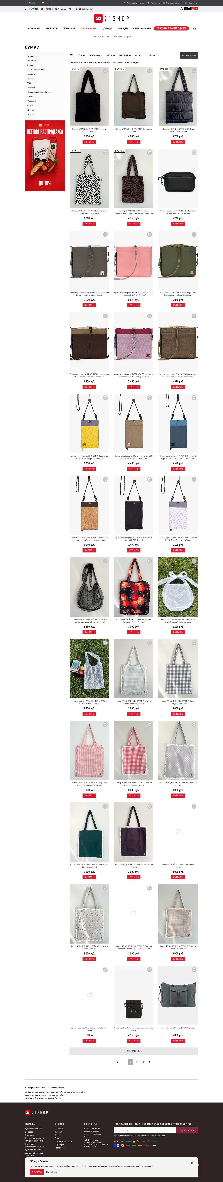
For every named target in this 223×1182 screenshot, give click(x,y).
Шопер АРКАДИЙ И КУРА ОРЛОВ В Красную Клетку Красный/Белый (133, 784)
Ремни (30, 96)
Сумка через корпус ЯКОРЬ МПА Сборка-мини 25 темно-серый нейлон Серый (89, 294)
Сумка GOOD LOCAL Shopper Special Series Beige (89, 1029)
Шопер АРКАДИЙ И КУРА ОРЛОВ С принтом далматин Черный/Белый (89, 212)
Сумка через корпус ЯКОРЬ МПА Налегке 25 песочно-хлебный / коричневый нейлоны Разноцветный (89, 539)
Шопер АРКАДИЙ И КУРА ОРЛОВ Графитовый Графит (134, 865)
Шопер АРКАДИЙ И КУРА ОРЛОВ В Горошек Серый (178, 784)
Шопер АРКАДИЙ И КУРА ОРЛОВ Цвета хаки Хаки (133, 130)
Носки (30, 78)
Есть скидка (133, 62)
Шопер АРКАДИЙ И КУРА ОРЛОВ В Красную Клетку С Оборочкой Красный (89, 784)
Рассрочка (60, 1148)
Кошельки (32, 74)
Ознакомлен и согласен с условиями (141, 1135)
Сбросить (190, 55)
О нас (57, 1135)
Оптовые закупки (174, 3)
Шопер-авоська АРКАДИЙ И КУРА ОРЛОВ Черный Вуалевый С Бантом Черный (89, 620)
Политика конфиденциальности (35, 1145)
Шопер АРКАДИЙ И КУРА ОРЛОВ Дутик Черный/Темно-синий (178, 130)
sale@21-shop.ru (91, 1140)
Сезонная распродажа (171, 28)
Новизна (88, 62)
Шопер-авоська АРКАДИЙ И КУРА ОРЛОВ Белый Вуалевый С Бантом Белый (178, 620)
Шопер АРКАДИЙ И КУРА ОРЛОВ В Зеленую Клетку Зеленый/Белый (133, 702)
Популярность (119, 62)
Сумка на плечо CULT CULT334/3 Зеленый (178, 1028)
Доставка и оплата (34, 1128)
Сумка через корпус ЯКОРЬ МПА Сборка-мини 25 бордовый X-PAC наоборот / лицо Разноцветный (133, 375)
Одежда (107, 28)
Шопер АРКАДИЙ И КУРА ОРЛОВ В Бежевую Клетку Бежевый (178, 947)
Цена (97, 62)
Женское (69, 28)
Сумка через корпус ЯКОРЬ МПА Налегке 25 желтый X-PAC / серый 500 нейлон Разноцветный (89, 457)
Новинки (34, 28)
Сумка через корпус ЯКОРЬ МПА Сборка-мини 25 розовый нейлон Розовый (133, 294)
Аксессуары (88, 28)
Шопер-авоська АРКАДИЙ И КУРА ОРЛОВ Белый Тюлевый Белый (89, 702)
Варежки (31, 60)
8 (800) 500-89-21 (52, 9)
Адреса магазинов (135, 3)
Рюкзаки (31, 101)
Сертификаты (142, 28)
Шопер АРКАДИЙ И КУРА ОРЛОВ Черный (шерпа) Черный (89, 130)
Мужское (52, 28)
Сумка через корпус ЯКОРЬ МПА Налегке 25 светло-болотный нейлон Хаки (133, 457)
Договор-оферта (33, 1149)
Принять (37, 1172)
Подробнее (51, 1172)
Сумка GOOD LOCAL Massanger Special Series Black (133, 1029)
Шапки (30, 110)
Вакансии (193, 3)
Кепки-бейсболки (36, 69)
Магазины (59, 1128)
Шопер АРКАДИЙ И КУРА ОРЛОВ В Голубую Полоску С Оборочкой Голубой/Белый (134, 947)
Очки (29, 83)
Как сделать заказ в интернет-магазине (34, 1139)
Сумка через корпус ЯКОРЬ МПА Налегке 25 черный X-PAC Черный (133, 539)
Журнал (58, 1132)
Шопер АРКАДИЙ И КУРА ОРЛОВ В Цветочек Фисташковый (89, 947)
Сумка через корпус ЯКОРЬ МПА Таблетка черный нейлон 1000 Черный (178, 212)
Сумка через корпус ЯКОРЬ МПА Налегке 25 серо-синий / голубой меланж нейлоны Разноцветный (178, 457)
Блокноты (32, 56)
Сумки (30, 105)
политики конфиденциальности (153, 1135)
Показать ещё (134, 1051)
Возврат (29, 1132)
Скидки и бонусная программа (34, 1154)
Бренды (123, 28)
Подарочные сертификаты (39, 92)
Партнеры (59, 1144)
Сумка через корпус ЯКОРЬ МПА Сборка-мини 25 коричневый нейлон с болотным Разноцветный (89, 375)
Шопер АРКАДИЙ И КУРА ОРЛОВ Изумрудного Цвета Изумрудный (89, 865)
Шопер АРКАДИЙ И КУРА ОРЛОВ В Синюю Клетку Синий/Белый (178, 702)
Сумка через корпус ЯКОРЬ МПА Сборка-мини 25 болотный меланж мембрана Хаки (178, 375)
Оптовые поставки (63, 1141)
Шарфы (30, 114)
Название (105, 62)
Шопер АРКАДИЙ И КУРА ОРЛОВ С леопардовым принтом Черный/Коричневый (134, 212)
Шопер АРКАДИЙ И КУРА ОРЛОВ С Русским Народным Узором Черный (134, 620)
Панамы (31, 87)
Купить (89, 141)
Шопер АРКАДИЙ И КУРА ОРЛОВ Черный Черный (178, 865)
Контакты (155, 3)
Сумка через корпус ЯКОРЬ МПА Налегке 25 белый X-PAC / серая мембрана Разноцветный (178, 539)
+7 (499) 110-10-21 (35, 9)
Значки (30, 65)
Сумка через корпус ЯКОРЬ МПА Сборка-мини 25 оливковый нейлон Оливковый (178, 294)
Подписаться (187, 1130)
